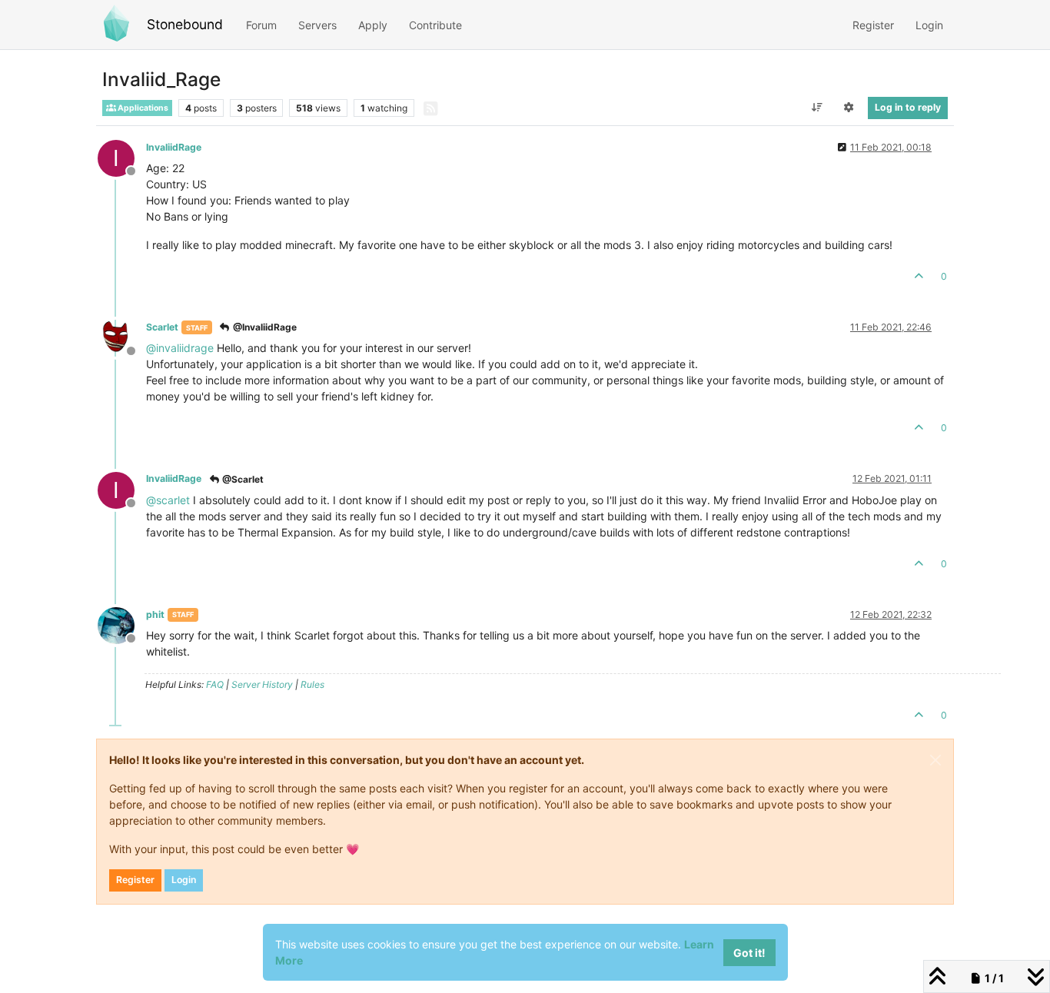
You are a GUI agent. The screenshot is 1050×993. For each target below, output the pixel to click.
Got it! (749, 952)
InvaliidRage (173, 147)
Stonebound (185, 24)
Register (135, 879)
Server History (262, 684)
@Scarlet (242, 479)
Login (183, 879)
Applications (142, 108)
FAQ (215, 684)
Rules (312, 684)
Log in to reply (908, 107)
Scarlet (162, 327)
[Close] (935, 760)
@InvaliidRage (264, 327)
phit (155, 614)
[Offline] (122, 337)
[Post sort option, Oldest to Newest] (816, 107)
